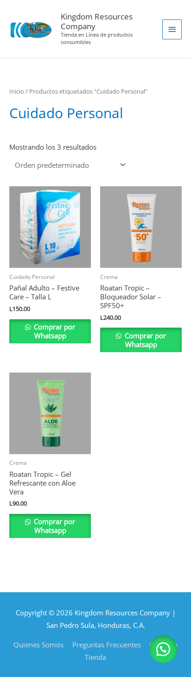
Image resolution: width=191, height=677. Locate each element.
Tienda (95, 657)
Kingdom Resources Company (97, 21)
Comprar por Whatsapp (53, 331)
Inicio (16, 91)
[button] (163, 649)
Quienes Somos (38, 644)
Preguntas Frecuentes (106, 644)
